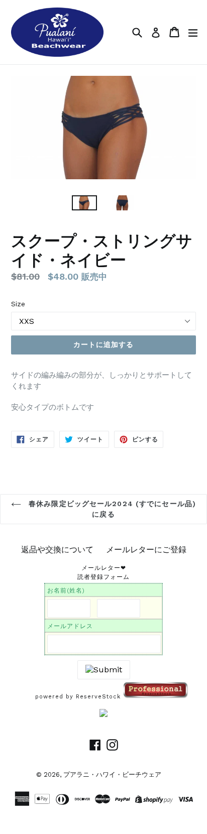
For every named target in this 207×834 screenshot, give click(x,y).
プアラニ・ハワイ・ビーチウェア (112, 774)
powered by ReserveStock (79, 696)
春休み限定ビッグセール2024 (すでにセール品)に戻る (111, 509)
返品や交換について (57, 549)
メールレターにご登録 (146, 549)
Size (18, 304)
